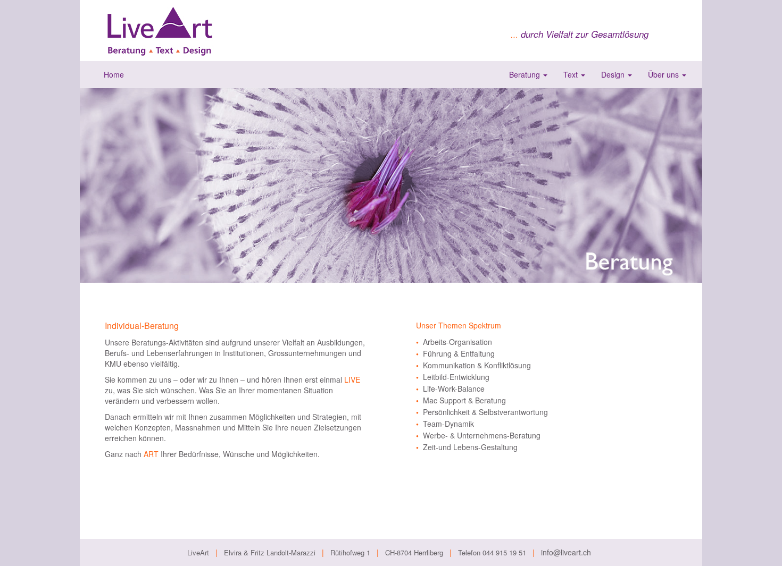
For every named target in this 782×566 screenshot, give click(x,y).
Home (114, 74)
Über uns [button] (664, 74)
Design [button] (614, 74)
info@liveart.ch (566, 552)
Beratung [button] (525, 74)
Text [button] (571, 74)
